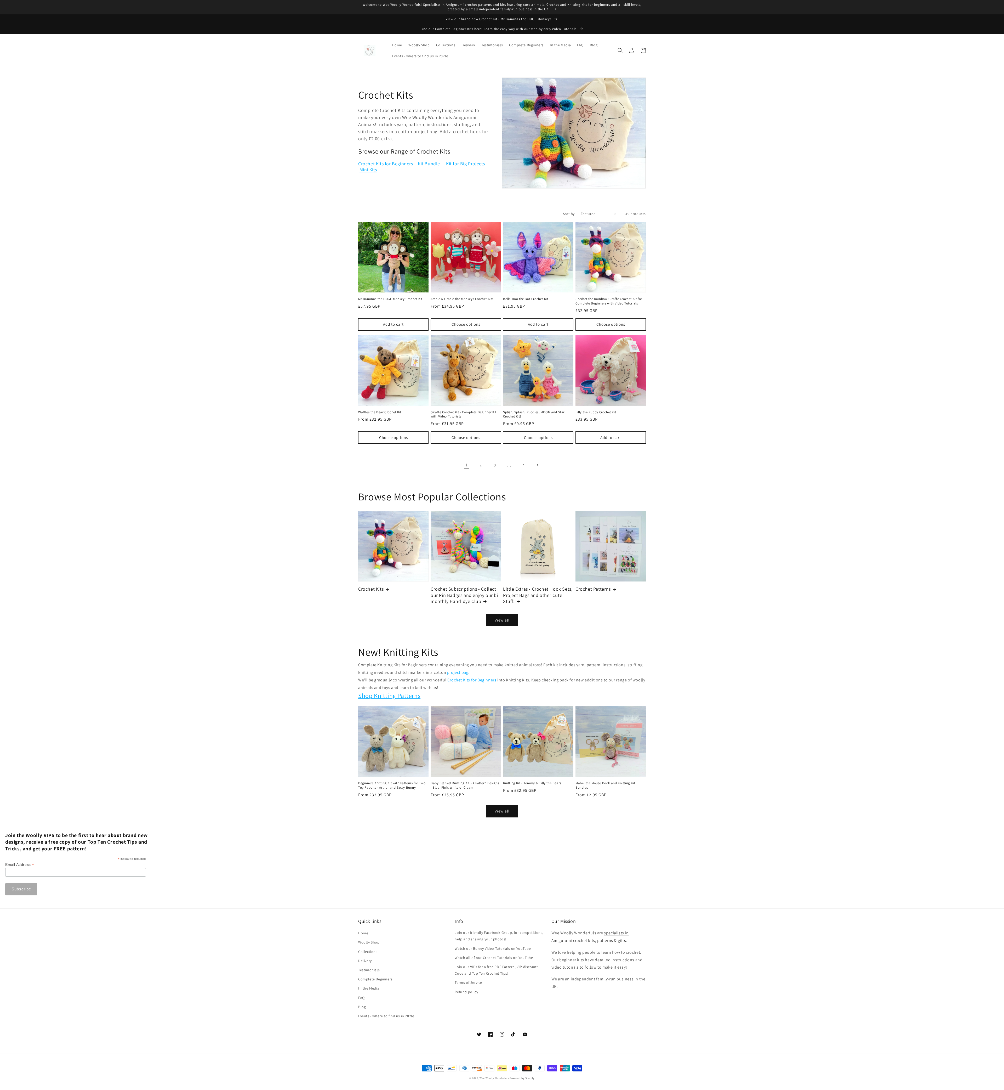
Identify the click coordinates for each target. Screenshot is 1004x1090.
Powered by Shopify (522, 1078)
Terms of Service (468, 982)
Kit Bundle (429, 164)
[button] (620, 50)
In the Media (368, 988)
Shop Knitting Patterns (389, 695)
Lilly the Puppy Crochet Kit (595, 412)
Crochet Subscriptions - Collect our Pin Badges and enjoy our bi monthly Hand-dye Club (464, 595)
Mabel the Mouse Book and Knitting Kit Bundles (605, 785)
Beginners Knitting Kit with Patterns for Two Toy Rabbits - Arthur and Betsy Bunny (391, 785)
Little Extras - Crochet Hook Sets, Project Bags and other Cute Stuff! (537, 595)
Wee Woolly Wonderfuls (494, 1078)
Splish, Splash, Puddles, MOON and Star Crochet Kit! (533, 414)
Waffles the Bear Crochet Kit (379, 412)
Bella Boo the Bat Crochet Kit (525, 299)
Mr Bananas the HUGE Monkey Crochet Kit (390, 299)
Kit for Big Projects (465, 164)
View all (502, 620)
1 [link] (467, 465)
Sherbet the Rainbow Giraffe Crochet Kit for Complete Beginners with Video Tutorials (608, 301)
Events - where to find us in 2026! (386, 1016)
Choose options (466, 324)
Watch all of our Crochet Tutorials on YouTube (494, 957)
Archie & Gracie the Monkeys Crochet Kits (462, 299)
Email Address (19, 864)
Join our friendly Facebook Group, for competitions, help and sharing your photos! (499, 935)
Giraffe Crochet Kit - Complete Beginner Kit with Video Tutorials (464, 414)
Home (363, 933)
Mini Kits (368, 170)
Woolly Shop (369, 942)
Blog (362, 1006)
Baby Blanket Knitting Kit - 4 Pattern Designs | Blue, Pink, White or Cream (465, 785)
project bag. (425, 131)
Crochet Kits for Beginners (385, 164)
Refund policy (466, 992)
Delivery (365, 960)
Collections (368, 951)
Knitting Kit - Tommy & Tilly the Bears (532, 783)
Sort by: (569, 213)
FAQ (361, 997)
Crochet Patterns (593, 589)
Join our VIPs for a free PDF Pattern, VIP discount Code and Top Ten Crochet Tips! (496, 970)
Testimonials (369, 970)
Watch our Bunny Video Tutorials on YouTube (493, 948)
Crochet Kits (371, 589)
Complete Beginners (375, 979)
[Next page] (537, 465)
